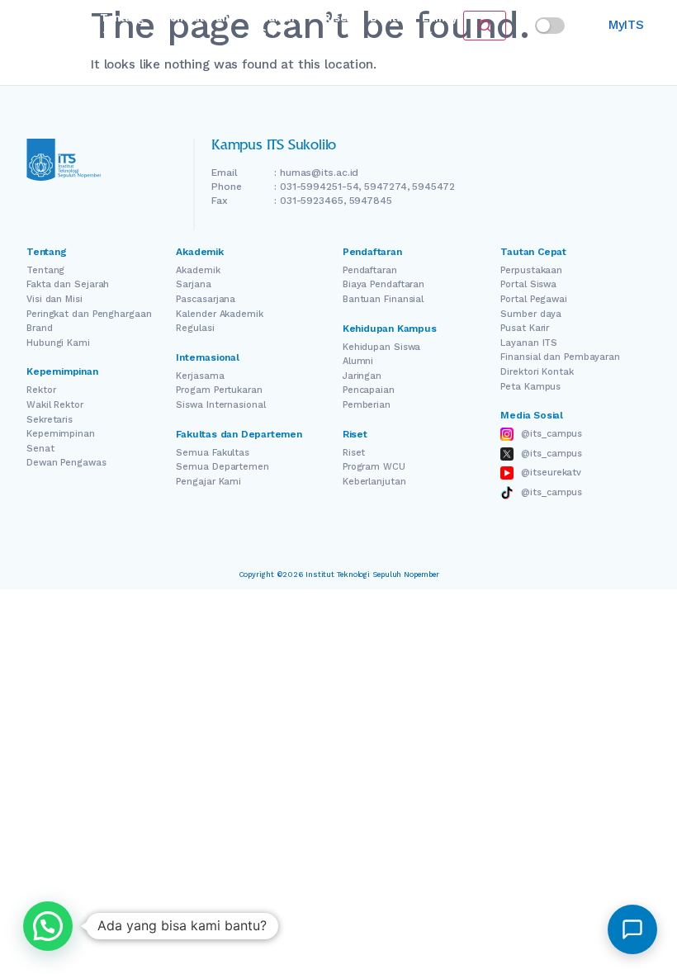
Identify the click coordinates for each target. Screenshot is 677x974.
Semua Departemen (222, 466)
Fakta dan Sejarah (67, 284)
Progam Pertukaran (219, 390)
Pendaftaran (195, 18)
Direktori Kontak (536, 371)
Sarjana (193, 284)
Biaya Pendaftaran (383, 284)
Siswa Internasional (220, 405)
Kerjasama (200, 376)
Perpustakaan (531, 270)
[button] (48, 926)
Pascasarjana (205, 299)
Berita (386, 18)
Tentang (45, 270)
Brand (39, 328)
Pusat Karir (524, 328)
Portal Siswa (528, 284)
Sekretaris (49, 419)
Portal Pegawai (533, 299)
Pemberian (367, 405)
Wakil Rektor (54, 405)
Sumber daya (530, 314)
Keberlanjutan (374, 481)
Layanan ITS (528, 343)
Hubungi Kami (58, 343)
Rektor (40, 390)
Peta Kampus (530, 386)
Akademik (198, 270)
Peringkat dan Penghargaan (89, 314)
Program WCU (374, 466)
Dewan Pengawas (66, 462)
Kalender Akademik (219, 314)
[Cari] (484, 25)
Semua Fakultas (212, 452)
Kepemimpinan (60, 433)
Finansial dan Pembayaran (560, 357)
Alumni (358, 361)
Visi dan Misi (54, 299)
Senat (40, 448)
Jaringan (362, 376)
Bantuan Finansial (383, 299)
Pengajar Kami (208, 481)
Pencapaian (369, 390)
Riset (337, 18)
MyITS (626, 24)
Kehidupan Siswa (382, 347)
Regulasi (195, 328)
